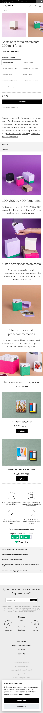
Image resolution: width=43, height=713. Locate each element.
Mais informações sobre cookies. (17, 694)
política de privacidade (29, 610)
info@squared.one (21, 674)
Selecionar (21, 101)
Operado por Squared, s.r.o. (21, 678)
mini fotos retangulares (17, 133)
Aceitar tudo (21, 701)
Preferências (21, 706)
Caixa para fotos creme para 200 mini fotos (20, 43)
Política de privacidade (21, 662)
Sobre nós (21, 649)
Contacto (21, 653)
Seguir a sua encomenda (21, 645)
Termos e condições (21, 666)
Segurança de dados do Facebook (21, 670)
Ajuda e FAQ (21, 641)
